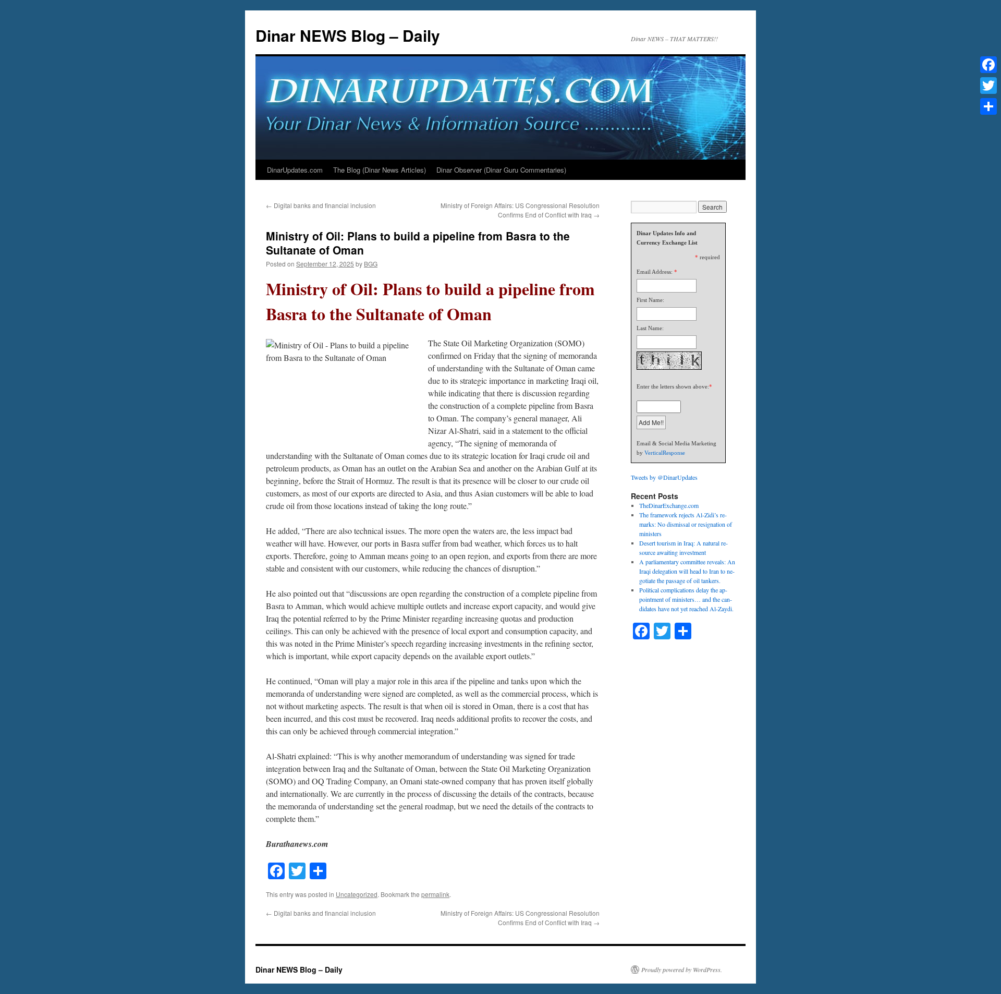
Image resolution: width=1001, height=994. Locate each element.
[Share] (988, 106)
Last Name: (650, 328)
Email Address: (655, 272)
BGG (370, 263)
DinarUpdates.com (295, 170)
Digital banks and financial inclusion (321, 205)
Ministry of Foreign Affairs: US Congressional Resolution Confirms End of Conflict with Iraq (520, 210)
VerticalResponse (664, 453)
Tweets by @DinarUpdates (664, 477)
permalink (435, 894)
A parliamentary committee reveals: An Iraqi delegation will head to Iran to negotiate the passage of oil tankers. (687, 571)
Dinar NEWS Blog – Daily (347, 35)
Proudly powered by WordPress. (681, 969)
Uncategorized (356, 894)
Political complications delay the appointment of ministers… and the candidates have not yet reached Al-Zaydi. (686, 599)
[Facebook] (988, 64)
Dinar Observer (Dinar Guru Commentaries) (501, 170)
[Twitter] (988, 85)
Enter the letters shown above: (673, 386)
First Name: (650, 300)
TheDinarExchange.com (669, 505)
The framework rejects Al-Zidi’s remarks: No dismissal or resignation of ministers (685, 524)
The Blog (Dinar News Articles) (379, 170)
